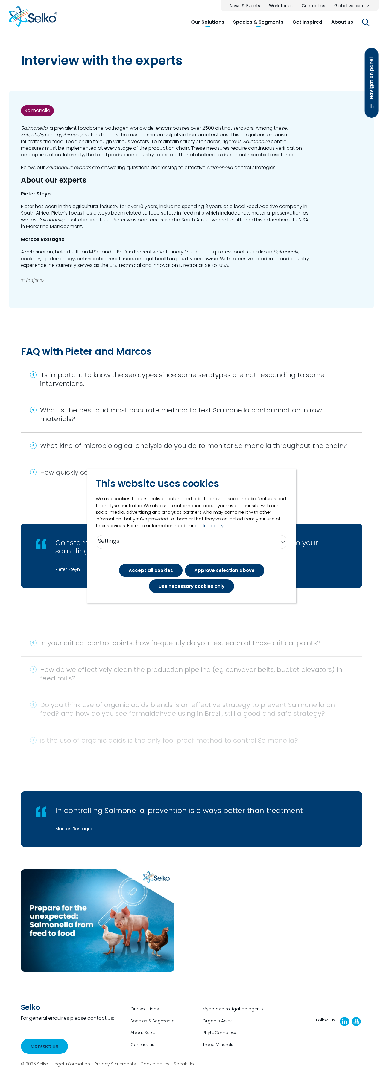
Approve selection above (224, 570)
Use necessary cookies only (191, 586)
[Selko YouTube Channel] (356, 1021)
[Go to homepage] (33, 18)
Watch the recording (224, 965)
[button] (208, 22)
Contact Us (44, 1046)
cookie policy (209, 525)
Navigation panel (371, 78)
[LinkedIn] (344, 1021)
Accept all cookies (151, 570)
